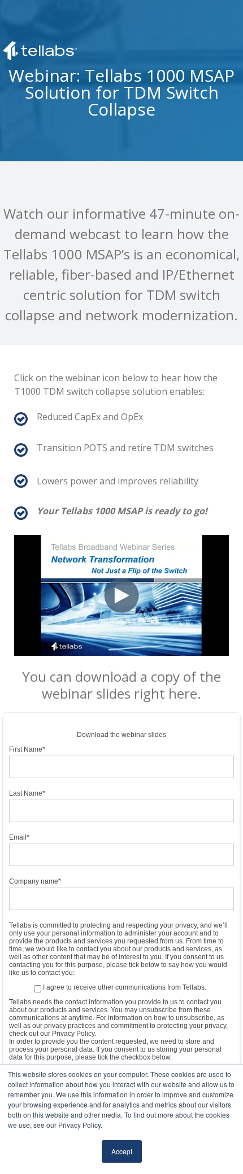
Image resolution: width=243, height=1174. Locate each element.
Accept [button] (121, 1151)
